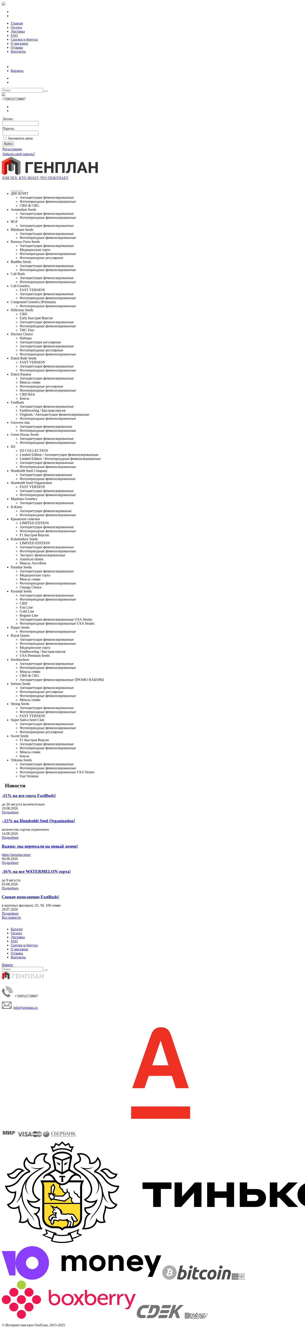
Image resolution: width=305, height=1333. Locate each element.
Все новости (11, 917)
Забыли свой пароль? (18, 154)
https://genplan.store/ (16, 855)
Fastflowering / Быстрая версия (42, 410)
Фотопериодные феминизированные (48, 201)
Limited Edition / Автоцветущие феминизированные (59, 455)
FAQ (14, 35)
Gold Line (27, 611)
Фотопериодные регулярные (41, 258)
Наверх (7, 965)
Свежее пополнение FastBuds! (30, 897)
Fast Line (26, 607)
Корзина (17, 71)
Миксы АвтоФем (33, 563)
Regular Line (29, 615)
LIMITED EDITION (35, 543)
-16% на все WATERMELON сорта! (36, 871)
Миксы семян (30, 382)
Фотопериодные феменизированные (47, 479)
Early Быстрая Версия (36, 318)
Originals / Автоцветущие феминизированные (54, 414)
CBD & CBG (29, 205)
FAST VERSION (32, 290)
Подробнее (10, 812)
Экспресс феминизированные (42, 555)
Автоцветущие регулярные (40, 342)
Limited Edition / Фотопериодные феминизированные (60, 459)
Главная (17, 23)
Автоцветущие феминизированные (47, 197)
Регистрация (12, 149)
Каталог (17, 929)
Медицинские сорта (35, 250)
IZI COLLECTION (34, 451)
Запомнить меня (20, 138)
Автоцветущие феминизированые (46, 511)
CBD (23, 314)
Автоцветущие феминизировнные (46, 426)
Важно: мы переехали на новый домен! (40, 846)
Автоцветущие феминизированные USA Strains (56, 619)
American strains (31, 559)
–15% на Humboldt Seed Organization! (38, 820)
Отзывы (17, 47)
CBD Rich (27, 394)
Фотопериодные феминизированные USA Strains (57, 623)
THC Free (27, 330)
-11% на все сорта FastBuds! (29, 795)
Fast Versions (29, 776)
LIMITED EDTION (34, 523)
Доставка (18, 31)
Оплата (16, 27)
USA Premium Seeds (35, 655)
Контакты (18, 51)
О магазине (19, 43)
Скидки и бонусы (24, 39)
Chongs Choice (31, 587)
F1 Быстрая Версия (34, 535)
